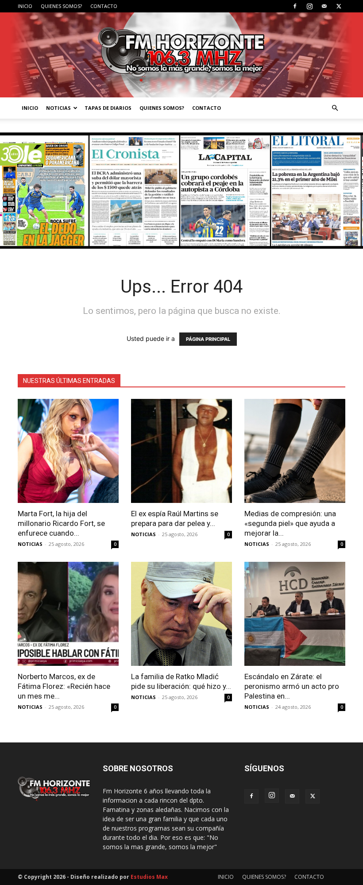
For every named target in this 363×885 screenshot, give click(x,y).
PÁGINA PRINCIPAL (208, 339)
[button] (334, 108)
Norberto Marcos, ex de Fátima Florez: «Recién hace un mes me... (64, 686)
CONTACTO (103, 6)
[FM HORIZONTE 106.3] (181, 54)
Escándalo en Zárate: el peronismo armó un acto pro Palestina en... (291, 686)
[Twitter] (338, 6)
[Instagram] (309, 6)
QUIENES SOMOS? (61, 6)
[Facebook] (294, 6)
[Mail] (324, 6)
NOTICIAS (58, 107)
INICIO (25, 6)
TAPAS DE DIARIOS (108, 107)
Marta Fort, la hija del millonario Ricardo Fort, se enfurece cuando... (61, 523)
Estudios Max (149, 877)
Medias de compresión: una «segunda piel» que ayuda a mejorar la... (290, 523)
